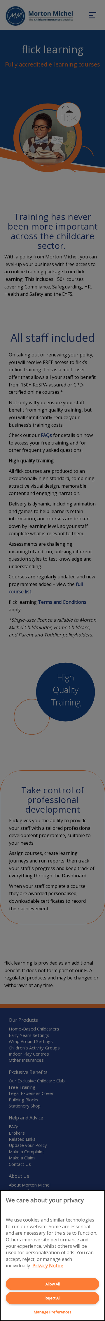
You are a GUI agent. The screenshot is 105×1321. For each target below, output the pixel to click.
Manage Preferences (52, 1312)
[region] (52, 1255)
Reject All (52, 1298)
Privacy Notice (47, 1265)
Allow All (53, 1284)
